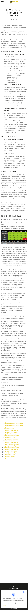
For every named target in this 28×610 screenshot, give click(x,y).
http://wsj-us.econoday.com (11, 430)
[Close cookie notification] (24, 592)
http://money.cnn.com (9, 456)
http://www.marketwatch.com (11, 432)
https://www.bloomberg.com (11, 434)
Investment (14, 608)
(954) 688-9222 (15, 588)
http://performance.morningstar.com (13, 423)
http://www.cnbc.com (9, 422)
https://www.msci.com (9, 429)
